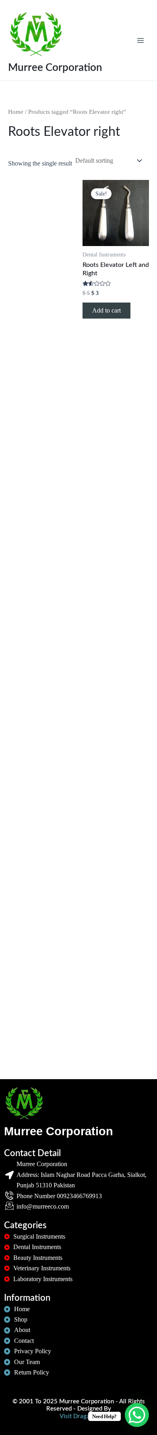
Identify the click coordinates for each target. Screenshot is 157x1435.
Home (15, 112)
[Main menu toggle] (140, 40)
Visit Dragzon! (79, 1416)
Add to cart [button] (106, 310)
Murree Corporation (55, 68)
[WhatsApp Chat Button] (137, 1415)
